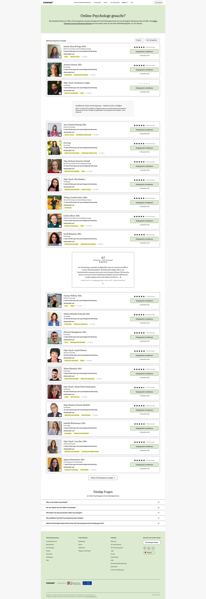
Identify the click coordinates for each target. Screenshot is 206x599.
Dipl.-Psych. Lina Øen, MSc (75, 441)
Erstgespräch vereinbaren (144, 51)
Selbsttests (49, 557)
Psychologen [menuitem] (97, 2)
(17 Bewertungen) (150, 296)
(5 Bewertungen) (150, 234)
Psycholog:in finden (151, 542)
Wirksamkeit (50, 544)
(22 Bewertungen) (150, 180)
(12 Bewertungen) (150, 65)
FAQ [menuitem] (132, 2)
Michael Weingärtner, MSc (75, 332)
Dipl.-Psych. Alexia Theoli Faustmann (80, 387)
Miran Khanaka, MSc (73, 368)
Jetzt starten (159, 2)
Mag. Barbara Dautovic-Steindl (77, 161)
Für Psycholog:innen (117, 547)
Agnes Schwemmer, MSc (74, 459)
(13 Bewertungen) (150, 332)
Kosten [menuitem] (105, 2)
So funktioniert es (51, 541)
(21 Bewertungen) (150, 405)
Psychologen (50, 547)
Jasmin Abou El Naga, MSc (75, 46)
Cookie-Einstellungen (117, 570)
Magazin (124, 2)
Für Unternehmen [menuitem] (115, 2)
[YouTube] (153, 548)
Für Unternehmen (116, 544)
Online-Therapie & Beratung (82, 2)
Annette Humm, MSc (73, 65)
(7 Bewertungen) (150, 387)
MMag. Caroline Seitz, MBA (75, 197)
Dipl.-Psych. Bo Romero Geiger (77, 83)
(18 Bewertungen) (150, 47)
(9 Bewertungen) (150, 351)
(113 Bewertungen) (150, 314)
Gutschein (49, 554)
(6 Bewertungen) (150, 424)
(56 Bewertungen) (150, 369)
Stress (80, 544)
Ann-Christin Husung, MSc (75, 125)
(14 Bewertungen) (150, 125)
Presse (113, 554)
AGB (112, 560)
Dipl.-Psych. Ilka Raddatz (74, 179)
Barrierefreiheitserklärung (119, 563)
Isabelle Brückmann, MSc (75, 423)
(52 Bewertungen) (150, 198)
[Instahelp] (48, 2)
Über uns (113, 541)
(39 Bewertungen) (150, 143)
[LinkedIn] (149, 548)
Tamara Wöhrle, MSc (73, 296)
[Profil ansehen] (55, 51)
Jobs (112, 551)
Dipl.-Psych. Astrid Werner (75, 350)
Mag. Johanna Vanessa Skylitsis (77, 405)
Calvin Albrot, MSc (72, 216)
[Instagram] (144, 548)
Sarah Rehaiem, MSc (72, 234)
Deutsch (138, 40)
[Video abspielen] (60, 57)
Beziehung (81, 541)
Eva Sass (67, 143)
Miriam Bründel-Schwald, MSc (77, 314)
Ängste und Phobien (84, 551)
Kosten (48, 551)
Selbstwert (81, 547)
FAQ (47, 560)
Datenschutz (114, 557)
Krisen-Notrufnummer (91, 596)
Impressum (114, 566)
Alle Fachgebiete (152, 40)
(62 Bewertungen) (150, 216)
